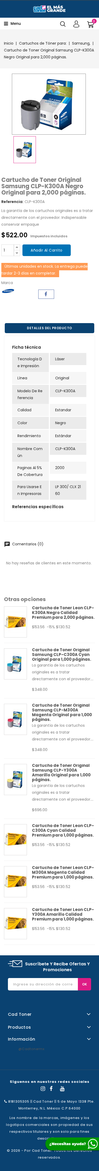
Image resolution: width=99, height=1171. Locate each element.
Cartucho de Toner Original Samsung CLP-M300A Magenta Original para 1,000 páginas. (62, 712)
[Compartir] (46, 294)
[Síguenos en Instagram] (43, 1089)
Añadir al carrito (47, 250)
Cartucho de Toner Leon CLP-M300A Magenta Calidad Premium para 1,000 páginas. (63, 872)
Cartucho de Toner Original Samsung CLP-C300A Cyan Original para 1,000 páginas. (61, 654)
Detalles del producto (49, 328)
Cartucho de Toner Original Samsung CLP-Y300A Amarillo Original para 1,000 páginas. (61, 772)
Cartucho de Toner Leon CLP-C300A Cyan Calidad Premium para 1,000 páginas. (63, 830)
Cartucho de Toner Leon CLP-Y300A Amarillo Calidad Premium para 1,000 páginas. (63, 914)
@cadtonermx (31, 1049)
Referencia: (12, 201)
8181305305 (18, 1101)
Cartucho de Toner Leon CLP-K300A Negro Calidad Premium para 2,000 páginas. (63, 612)
